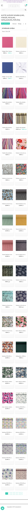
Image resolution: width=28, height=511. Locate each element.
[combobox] (14, 9)
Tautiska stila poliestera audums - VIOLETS (11, 102)
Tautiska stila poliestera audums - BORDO (11, 127)
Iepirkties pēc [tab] (6, 23)
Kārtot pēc (14, 23)
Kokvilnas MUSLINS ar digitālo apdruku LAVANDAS (13, 457)
